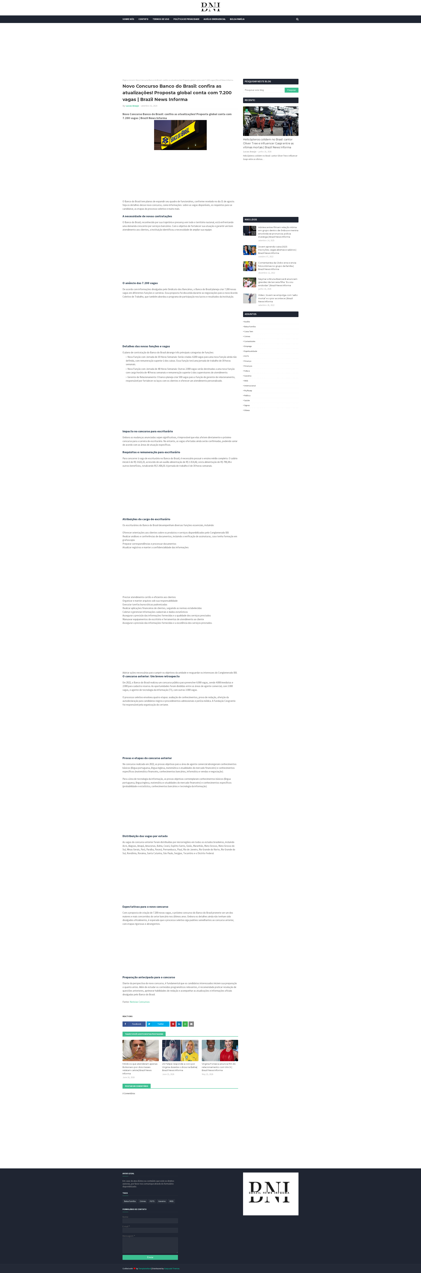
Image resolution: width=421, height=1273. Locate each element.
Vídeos (247, 410)
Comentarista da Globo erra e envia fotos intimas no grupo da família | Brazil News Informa (277, 265)
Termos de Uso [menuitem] (161, 19)
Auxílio (247, 321)
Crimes (247, 336)
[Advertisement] (210, 51)
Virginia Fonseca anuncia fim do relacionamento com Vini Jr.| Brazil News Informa (219, 1067)
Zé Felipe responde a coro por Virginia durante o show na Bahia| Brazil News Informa (179, 1067)
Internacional (250, 385)
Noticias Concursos (140, 1001)
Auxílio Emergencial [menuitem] (215, 19)
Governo (247, 376)
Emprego (248, 346)
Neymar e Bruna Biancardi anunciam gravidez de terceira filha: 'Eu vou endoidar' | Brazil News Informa (277, 282)
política (247, 395)
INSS (246, 380)
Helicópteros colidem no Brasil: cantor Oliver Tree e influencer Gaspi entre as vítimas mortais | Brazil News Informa (268, 143)
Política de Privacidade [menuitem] (186, 19)
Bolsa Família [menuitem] (237, 19)
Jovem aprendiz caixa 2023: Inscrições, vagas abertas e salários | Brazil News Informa (277, 249)
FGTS (246, 356)
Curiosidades (249, 341)
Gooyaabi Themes (171, 1268)
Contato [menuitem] (143, 19)
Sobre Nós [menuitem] (128, 19)
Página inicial (128, 80)
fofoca (247, 371)
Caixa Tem (248, 331)
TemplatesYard (144, 1268)
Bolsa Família (250, 326)
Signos (247, 405)
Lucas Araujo (132, 105)
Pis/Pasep (248, 390)
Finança (247, 361)
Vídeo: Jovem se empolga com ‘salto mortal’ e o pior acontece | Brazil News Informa (278, 298)
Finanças (248, 366)
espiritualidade (250, 351)
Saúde (247, 400)
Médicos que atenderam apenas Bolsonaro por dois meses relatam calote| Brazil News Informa (140, 1069)
